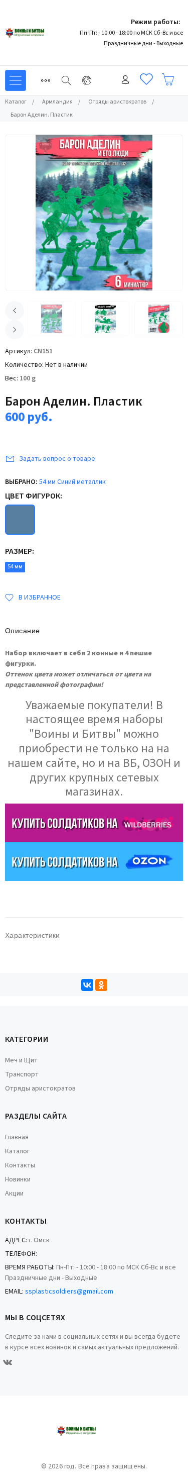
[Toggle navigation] (46, 80)
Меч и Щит (21, 1060)
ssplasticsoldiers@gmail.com (69, 1292)
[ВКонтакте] (87, 985)
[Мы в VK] (7, 1362)
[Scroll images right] (14, 329)
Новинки (18, 1179)
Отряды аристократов (40, 1088)
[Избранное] (146, 79)
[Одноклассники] (101, 985)
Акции (14, 1194)
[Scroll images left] (14, 310)
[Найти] (66, 80)
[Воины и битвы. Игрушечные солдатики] (42, 33)
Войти (125, 79)
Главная (17, 1137)
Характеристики (32, 935)
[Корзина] (168, 79)
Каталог (17, 1151)
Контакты (20, 1165)
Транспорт (22, 1074)
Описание (22, 631)
